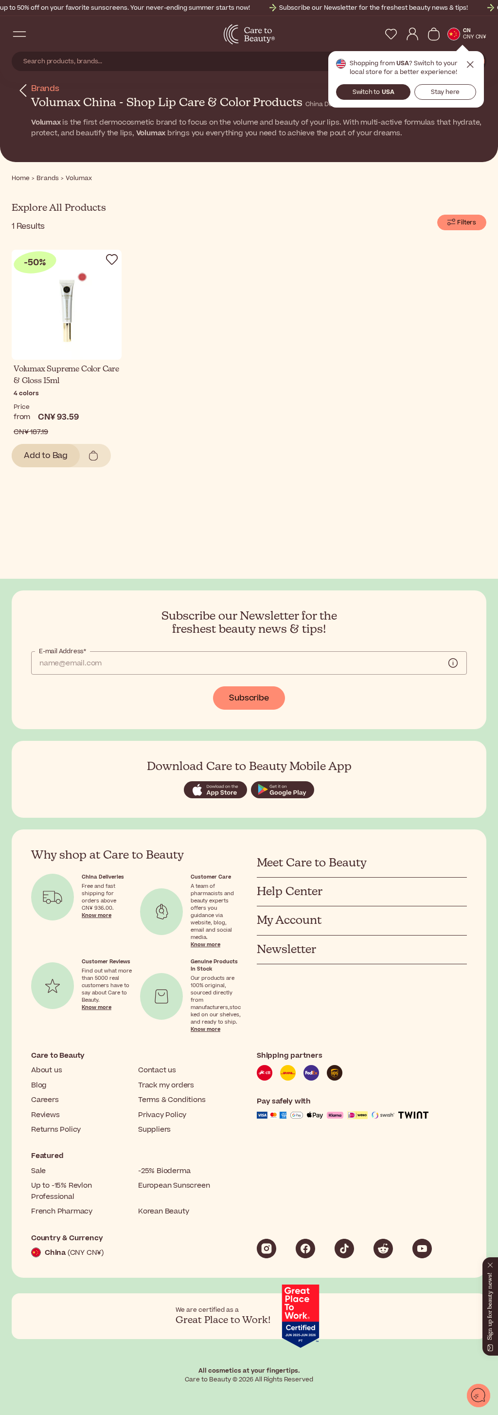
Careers (45, 1100)
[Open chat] (478, 1395)
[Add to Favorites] (112, 259)
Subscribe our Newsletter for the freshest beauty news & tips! (373, 7)
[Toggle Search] (39, 34)
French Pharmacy (61, 1211)
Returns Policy (56, 1129)
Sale (38, 1171)
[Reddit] (383, 1248)
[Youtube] (422, 1248)
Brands (45, 88)
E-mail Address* (62, 651)
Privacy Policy (162, 1115)
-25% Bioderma (164, 1171)
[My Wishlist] (391, 34)
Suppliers (154, 1129)
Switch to (373, 92)
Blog (39, 1085)
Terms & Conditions (171, 1100)
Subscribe (248, 698)
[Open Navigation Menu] (19, 34)
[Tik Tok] (344, 1248)
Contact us (157, 1070)
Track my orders (166, 1085)
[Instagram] (266, 1248)
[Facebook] (305, 1248)
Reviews (45, 1115)
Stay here (445, 92)
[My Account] (412, 34)
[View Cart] (434, 34)
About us (46, 1070)
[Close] (490, 1263)
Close (470, 65)
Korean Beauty (163, 1211)
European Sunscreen (174, 1185)
